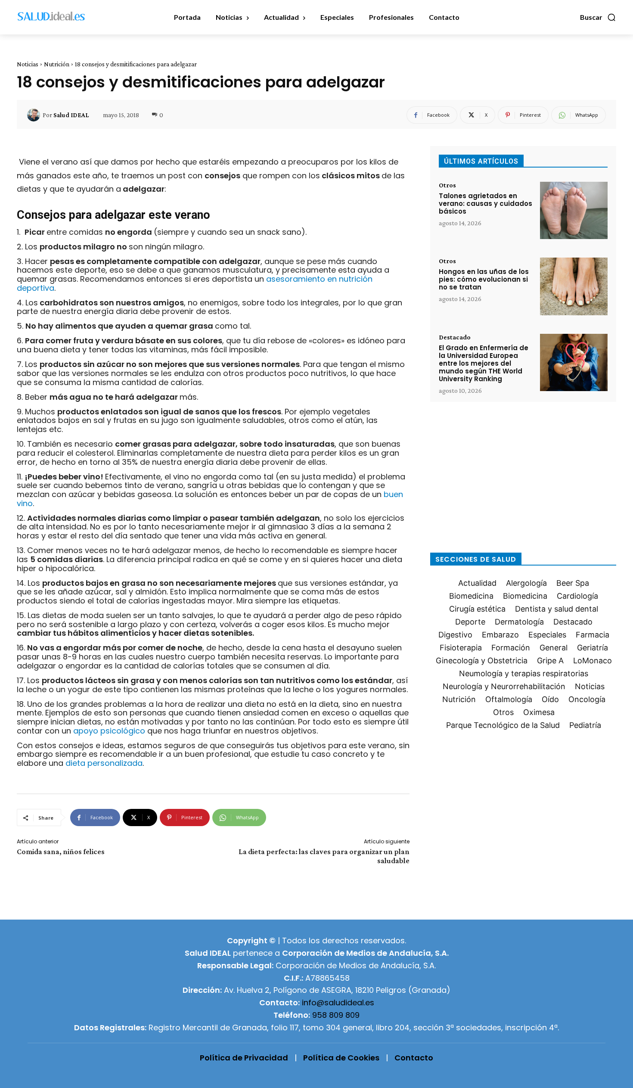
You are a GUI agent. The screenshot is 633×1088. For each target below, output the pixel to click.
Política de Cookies (341, 1057)
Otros (447, 185)
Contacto (413, 1057)
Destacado (455, 337)
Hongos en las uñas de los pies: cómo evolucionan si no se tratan (484, 279)
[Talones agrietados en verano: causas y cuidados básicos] (574, 210)
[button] (598, 17)
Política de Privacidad (244, 1057)
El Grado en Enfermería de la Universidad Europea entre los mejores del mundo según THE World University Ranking (483, 363)
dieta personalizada (104, 763)
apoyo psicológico (109, 730)
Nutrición (56, 64)
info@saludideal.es (338, 1002)
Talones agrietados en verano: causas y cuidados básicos (485, 203)
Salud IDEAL (71, 115)
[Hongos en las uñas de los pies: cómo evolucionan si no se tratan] (574, 286)
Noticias (27, 64)
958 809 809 (336, 1015)
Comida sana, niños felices (61, 851)
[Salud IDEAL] (35, 115)
